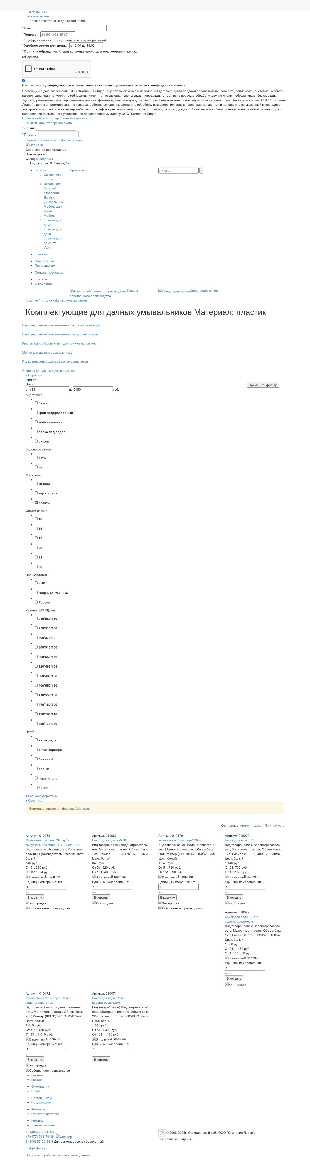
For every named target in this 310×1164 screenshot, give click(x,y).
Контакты (41, 279)
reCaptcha (30, 57)
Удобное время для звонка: (45, 45)
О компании (44, 283)
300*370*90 (47, 637)
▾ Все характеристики (42, 795)
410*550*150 (48, 695)
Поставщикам (45, 265)
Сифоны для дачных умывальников (48, 370)
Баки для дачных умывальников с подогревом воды (60, 334)
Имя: (27, 28)
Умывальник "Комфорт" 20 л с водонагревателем (48, 1000)
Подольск (46, 158)
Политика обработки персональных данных (54, 118)
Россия (44, 602)
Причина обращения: (40, 51)
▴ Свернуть (34, 800)
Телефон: (30, 34)
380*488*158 (48, 676)
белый (44, 768)
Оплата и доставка (49, 272)
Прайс (36, 1091)
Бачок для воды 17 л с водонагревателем (241, 918)
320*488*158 (48, 666)
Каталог (40, 170)
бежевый (46, 759)
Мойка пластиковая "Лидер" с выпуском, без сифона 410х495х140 (53, 842)
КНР (42, 583)
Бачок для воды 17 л (240, 840)
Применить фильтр (263, 384)
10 (40, 519)
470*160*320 (48, 704)
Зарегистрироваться (41, 140)
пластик (45, 502)
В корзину (34, 897)
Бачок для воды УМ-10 (109, 840)
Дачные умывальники (54, 199)
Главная (41, 254)
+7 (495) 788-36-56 (40, 1131)
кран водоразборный (56, 412)
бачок (43, 403)
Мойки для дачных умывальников (47, 352)
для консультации (77, 51)
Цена (257, 825)
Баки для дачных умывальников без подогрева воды (61, 325)
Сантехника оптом (52, 176)
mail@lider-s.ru (36, 11)
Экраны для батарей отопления (53, 188)
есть (42, 457)
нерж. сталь (48, 493)
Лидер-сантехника (53, 592)
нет (41, 467)
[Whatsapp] (63, 1136)
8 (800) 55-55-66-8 (39, 1141)
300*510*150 (48, 647)
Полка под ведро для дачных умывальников (55, 361)
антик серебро (50, 749)
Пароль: (30, 134)
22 (40, 557)
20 (40, 547)
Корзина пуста (61, 122)
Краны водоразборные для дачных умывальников (59, 343)
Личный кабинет (38, 122)
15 (40, 528)
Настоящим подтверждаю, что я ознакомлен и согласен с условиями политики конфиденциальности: (104, 85)
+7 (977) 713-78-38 (40, 1136)
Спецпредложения (204, 290)
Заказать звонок (37, 16)
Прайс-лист (78, 170)
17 (40, 538)
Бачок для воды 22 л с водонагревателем (108, 1000)
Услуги (49, 247)
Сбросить (81, 808)
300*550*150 (48, 656)
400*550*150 (48, 685)
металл (44, 483)
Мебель (49, 215)
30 (40, 566)
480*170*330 (48, 723)
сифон (44, 441)
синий (43, 787)
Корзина (37, 1120)
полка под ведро (52, 431)
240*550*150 (48, 618)
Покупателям (44, 261)
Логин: (28, 128)
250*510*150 (48, 628)
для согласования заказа (116, 51)
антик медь (48, 740)
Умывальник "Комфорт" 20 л (179, 840)
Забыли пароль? (71, 140)
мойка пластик (50, 422)
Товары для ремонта (52, 240)
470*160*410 (48, 714)
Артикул (245, 825)
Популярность (274, 825)
